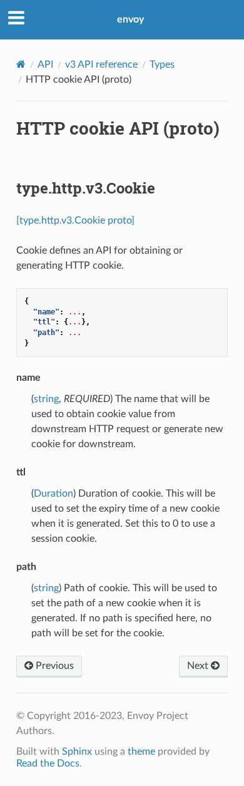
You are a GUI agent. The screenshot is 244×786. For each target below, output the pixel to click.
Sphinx (77, 752)
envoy (130, 19)
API (45, 64)
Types (162, 64)
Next (199, 666)
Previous (53, 666)
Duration (53, 494)
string (46, 399)
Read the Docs (47, 763)
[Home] (21, 64)
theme (141, 752)
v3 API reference (101, 64)
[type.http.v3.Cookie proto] (75, 220)
